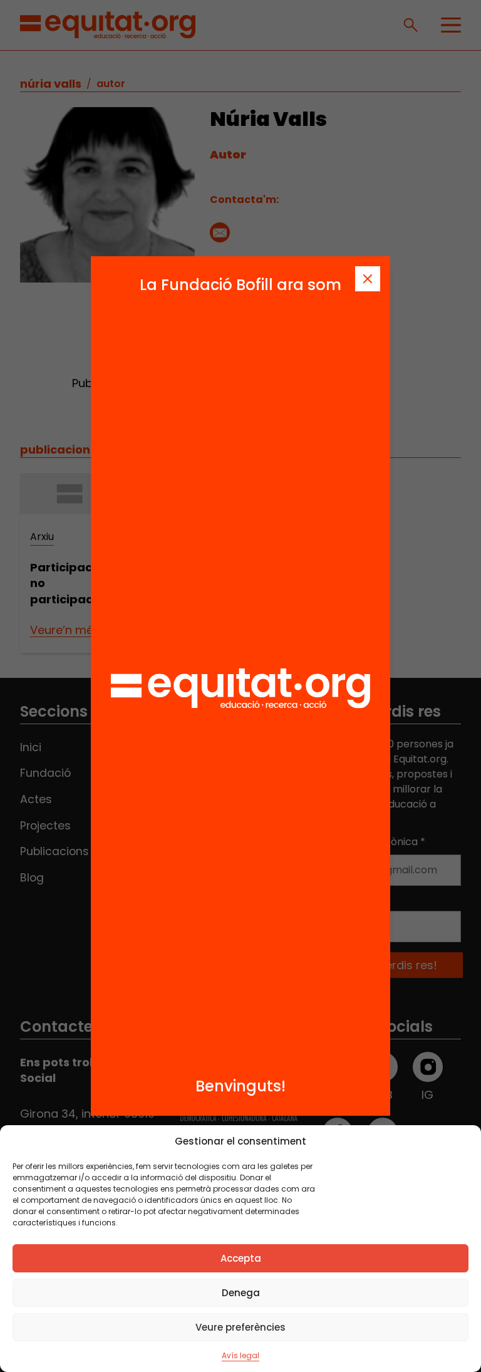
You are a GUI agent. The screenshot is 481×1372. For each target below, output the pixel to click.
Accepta (240, 1258)
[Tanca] (367, 278)
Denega (241, 1292)
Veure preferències (240, 1327)
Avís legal (240, 1355)
